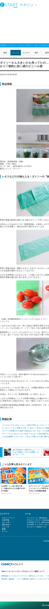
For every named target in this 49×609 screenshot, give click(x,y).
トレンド (21, 45)
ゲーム (4, 531)
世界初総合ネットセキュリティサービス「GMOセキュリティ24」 (22, 576)
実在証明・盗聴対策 (7, 579)
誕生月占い (6, 525)
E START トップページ (8, 45)
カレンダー (6, 522)
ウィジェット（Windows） (37, 518)
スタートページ (8, 518)
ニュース (5, 527)
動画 (4, 529)
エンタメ (26, 53)
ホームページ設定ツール (36, 527)
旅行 (36, 53)
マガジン (29, 45)
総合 (5, 53)
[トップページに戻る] (9, 5)
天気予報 (5, 520)
